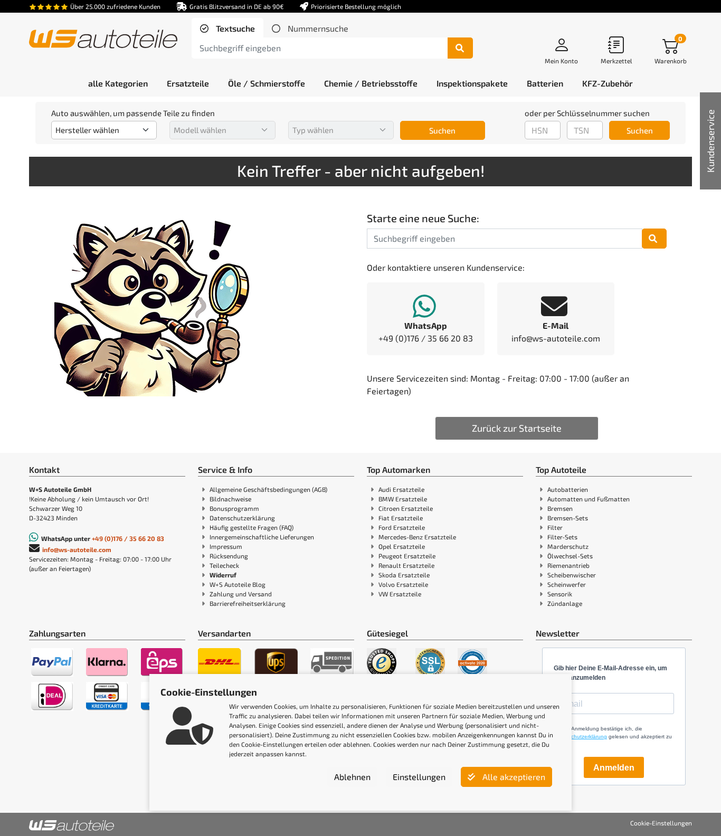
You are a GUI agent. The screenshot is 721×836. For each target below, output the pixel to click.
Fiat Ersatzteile (400, 517)
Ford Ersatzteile (401, 527)
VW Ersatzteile (399, 593)
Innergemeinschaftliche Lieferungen (262, 536)
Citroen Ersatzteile (405, 508)
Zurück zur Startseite (517, 428)
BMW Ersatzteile (402, 498)
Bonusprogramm (234, 508)
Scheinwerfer (566, 584)
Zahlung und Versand (241, 593)
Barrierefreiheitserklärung (248, 603)
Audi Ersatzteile (401, 489)
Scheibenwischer (571, 574)
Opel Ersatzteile (401, 546)
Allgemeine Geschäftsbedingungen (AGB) (268, 489)
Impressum (226, 546)
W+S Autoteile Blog (237, 584)
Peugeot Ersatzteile (406, 555)
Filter (555, 527)
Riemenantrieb (568, 565)
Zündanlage (564, 603)
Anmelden (613, 767)
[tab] (227, 28)
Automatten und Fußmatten (588, 498)
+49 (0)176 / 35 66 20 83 (128, 538)
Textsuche (234, 28)
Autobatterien (567, 489)
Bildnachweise (230, 498)
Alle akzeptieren (512, 777)
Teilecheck (224, 565)
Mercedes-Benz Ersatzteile (417, 536)
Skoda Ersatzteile (404, 574)
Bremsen (560, 508)
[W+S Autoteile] (103, 40)
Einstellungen (419, 777)
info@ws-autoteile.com (76, 549)
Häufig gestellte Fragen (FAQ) (251, 527)
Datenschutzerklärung (242, 517)
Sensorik (559, 593)
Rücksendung (229, 555)
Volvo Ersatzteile (403, 584)
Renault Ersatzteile (406, 565)
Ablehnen (352, 777)
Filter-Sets (562, 536)
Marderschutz (568, 546)
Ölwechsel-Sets (570, 555)
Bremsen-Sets (567, 517)
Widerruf (223, 574)
